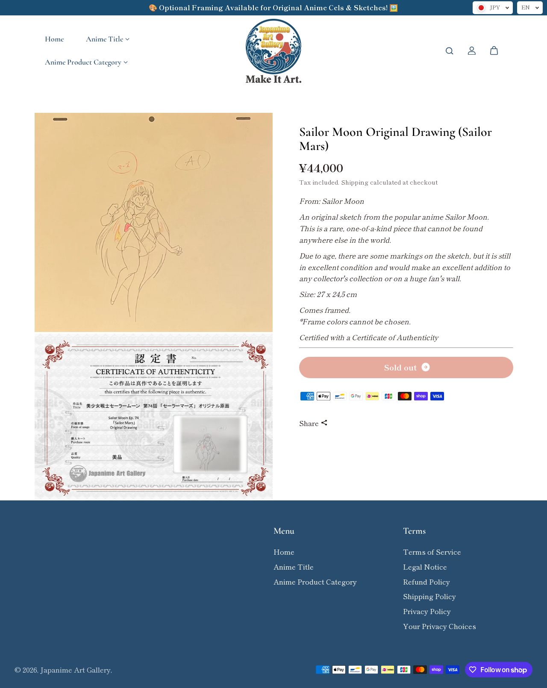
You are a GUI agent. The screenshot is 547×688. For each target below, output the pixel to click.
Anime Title (104, 39)
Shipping (354, 181)
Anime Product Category (83, 62)
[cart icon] (494, 51)
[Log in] (472, 51)
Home (54, 39)
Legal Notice (425, 567)
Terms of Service (432, 552)
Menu (284, 531)
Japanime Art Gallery (75, 669)
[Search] (449, 51)
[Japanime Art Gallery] (273, 50)
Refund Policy (426, 581)
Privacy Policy (427, 611)
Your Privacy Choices (439, 626)
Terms (414, 531)
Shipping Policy (429, 596)
